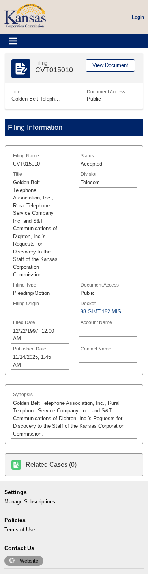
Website (29, 561)
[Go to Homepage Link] (25, 16)
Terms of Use (19, 530)
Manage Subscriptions (29, 502)
